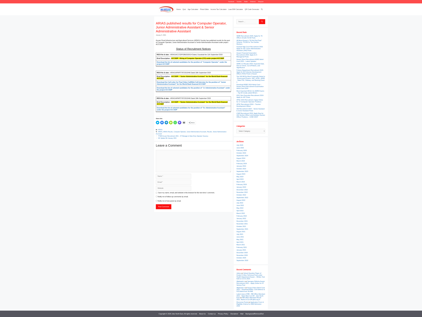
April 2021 (240, 242)
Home (178, 9)
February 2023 (241, 184)
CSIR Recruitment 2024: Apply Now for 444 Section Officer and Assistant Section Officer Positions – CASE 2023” (250, 115)
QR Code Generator (252, 9)
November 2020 (242, 255)
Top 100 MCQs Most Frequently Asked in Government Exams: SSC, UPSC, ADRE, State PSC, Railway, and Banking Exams (250, 79)
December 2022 (242, 190)
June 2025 (240, 148)
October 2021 (241, 226)
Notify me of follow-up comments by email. (173, 197)
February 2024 (241, 163)
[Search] (262, 21)
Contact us (212, 314)
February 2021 (241, 247)
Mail (241, 314)
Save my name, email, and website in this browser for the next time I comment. (186, 193)
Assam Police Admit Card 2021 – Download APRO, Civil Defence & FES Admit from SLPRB (250, 289)
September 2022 (242, 197)
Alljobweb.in (240, 281)
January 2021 (241, 250)
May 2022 (239, 208)
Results (209, 132)
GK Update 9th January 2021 (167, 138)
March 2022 (240, 213)
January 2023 (241, 187)
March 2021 (240, 245)
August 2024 (240, 158)
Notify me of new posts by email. (169, 201)
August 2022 (240, 200)
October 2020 (241, 258)
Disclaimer (234, 314)
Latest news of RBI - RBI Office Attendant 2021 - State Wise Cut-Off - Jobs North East (250, 296)
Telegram (261, 1)
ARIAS (160, 129)
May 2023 (239, 176)
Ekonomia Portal (242, 302)
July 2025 (239, 145)
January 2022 (241, 218)
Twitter (246, 1)
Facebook (231, 1)
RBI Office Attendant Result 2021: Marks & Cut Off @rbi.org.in (248, 298)
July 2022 (239, 203)
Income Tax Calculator (219, 9)
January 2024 (241, 166)
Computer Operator (180, 132)
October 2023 (241, 169)
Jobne (238, 273)
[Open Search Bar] (262, 9)
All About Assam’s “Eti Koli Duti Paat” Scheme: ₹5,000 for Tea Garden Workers (249, 42)
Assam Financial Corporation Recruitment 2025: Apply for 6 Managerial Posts (246, 55)
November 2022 (242, 192)
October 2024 (241, 153)
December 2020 (242, 252)
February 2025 (241, 150)
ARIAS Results (168, 132)
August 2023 (240, 174)
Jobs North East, (178, 314)
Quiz (184, 9)
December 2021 (242, 221)
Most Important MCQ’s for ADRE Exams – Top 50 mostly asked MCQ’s (250, 92)
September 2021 (242, 229)
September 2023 (242, 171)
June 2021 (240, 237)
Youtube (239, 1)
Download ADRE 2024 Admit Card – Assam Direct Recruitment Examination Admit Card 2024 (250, 86)
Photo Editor (204, 9)
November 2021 (242, 224)
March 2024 (240, 161)
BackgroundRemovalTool (255, 314)
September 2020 (242, 260)
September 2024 (242, 155)
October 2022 (241, 195)
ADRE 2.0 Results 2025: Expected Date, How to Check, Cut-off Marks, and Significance (250, 65)
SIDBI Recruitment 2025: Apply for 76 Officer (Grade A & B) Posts (249, 37)
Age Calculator (193, 9)
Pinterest (253, 1)
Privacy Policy (223, 314)
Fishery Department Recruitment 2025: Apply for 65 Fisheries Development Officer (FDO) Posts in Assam (250, 72)
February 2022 (241, 216)
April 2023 (240, 179)
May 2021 (239, 239)
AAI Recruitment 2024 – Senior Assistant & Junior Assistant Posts (250, 110)
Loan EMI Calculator (235, 9)
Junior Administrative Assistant (196, 132)
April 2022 (240, 211)
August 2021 (240, 231)
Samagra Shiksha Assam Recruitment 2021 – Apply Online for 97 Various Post (250, 283)
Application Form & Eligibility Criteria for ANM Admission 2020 (250, 304)
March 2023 (240, 182)
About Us (202, 314)
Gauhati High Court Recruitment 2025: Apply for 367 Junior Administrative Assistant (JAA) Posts (249, 48)
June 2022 (240, 205)
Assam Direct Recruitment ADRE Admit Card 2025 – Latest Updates (249, 60)
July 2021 (239, 234)
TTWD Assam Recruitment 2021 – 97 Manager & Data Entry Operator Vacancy (183, 136)
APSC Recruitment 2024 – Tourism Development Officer (248, 105)
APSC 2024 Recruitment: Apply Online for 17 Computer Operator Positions (249, 101)
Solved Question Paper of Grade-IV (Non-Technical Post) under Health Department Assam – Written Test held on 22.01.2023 (250, 276)
